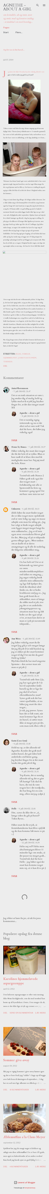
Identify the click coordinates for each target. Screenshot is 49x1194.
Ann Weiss (16, 638)
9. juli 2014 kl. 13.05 (22, 743)
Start (6, 32)
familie (26, 354)
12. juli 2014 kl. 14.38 (31, 842)
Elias (18, 354)
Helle (13, 808)
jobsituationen (27, 357)
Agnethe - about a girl (17, 7)
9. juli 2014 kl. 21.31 (30, 771)
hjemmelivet (10, 357)
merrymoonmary (29, 1188)
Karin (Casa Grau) (19, 740)
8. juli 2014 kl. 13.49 (31, 638)
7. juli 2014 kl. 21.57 (37, 447)
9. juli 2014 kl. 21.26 (30, 558)
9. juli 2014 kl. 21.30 (30, 675)
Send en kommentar (21, 1013)
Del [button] (5, 366)
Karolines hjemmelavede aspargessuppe (20, 981)
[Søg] (37, 5)
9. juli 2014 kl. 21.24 (30, 471)
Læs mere (40, 1013)
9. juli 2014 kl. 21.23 (30, 416)
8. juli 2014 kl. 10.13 (30, 509)
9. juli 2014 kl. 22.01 (27, 808)
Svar (14, 440)
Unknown (15, 509)
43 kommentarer (19, 1089)
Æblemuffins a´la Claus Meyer (24, 1137)
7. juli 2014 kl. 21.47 (22, 391)
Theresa (7, 361)
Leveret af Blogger (26, 1182)
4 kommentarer (19, 1166)
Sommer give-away (16, 1060)
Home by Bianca (18, 447)
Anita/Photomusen (19, 388)
